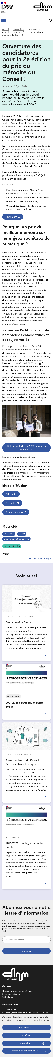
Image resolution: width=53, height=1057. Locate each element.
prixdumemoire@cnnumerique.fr (20, 175)
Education (9, 533)
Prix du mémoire (12, 546)
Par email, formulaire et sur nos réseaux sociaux (25, 1012)
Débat (22, 533)
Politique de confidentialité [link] (25, 1050)
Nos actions (18, 29)
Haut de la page (42, 558)
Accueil (5, 29)
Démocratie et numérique (16, 539)
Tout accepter (25, 1027)
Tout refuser (25, 1035)
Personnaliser (24, 1043)
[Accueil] (12, 8)
